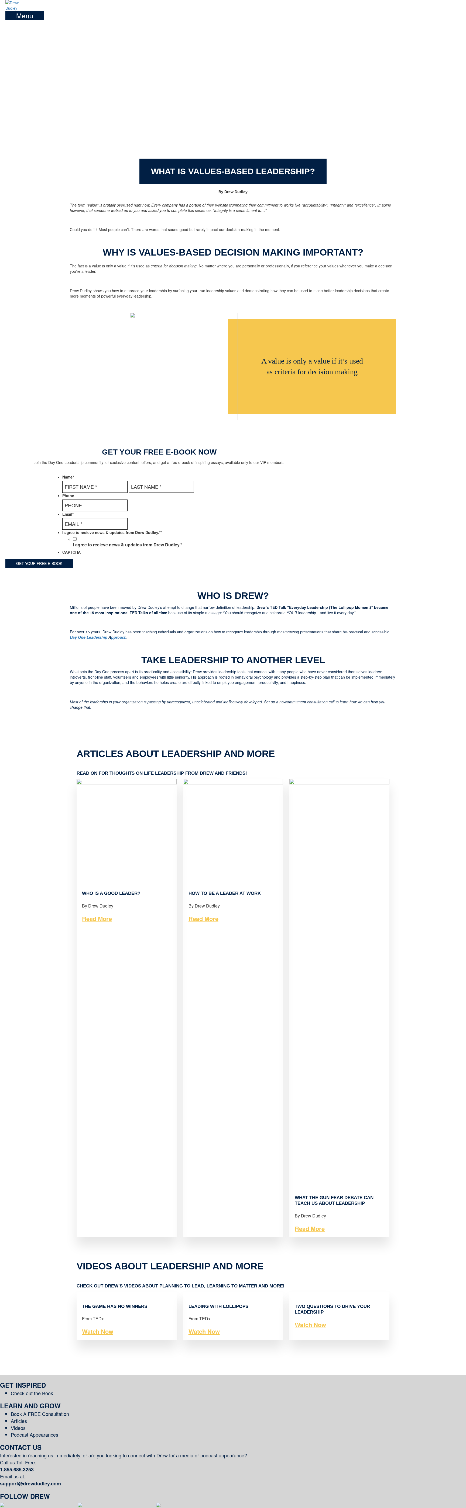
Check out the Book (32, 1393)
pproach (118, 637)
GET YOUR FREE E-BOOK (39, 563)
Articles (19, 1420)
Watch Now (97, 1331)
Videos (18, 1427)
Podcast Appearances (34, 1434)
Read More (97, 918)
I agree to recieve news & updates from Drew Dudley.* (127, 545)
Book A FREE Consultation (40, 1413)
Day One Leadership (89, 637)
